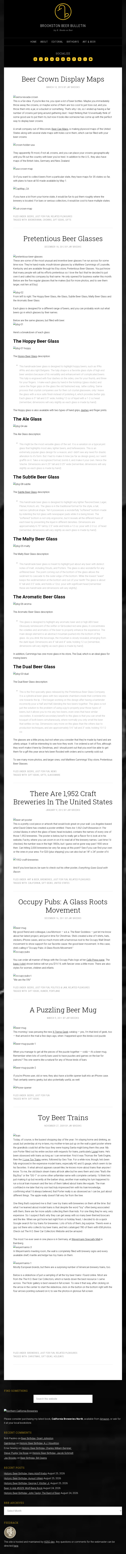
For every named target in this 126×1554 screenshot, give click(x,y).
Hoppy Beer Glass (27, 356)
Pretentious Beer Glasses (63, 238)
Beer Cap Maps (60, 129)
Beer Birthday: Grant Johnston (37, 1438)
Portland (54, 991)
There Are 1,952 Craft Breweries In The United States (63, 797)
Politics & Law (59, 987)
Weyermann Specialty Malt (86, 1239)
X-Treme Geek (60, 1031)
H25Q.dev (49, 1541)
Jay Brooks (10, 1458)
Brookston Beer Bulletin (63, 26)
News (54, 771)
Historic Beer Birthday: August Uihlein (23, 1478)
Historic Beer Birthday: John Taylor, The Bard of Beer (32, 1493)
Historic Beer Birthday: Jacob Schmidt (52, 1453)
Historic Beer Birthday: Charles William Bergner (47, 1448)
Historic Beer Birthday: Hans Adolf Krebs (25, 1473)
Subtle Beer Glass (27, 492)
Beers (30, 216)
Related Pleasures (61, 216)
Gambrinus (10, 1443)
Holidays (59, 1356)
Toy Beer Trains (63, 1117)
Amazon (104, 1418)
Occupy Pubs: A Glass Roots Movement (63, 905)
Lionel (95, 1151)
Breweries (46, 879)
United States (62, 883)
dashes (85, 410)
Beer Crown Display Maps (63, 78)
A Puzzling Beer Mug (63, 1009)
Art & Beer (33, 879)
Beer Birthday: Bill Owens (33, 1458)
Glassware (54, 775)
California (34, 883)
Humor (44, 991)
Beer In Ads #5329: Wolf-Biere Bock (23, 1488)
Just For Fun (42, 216)
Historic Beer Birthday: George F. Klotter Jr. (27, 1483)
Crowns (47, 220)
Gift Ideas (58, 220)
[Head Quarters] (10, 1537)
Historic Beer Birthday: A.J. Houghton (39, 1443)
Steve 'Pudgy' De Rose (16, 1453)
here (16, 1545)
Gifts (68, 220)
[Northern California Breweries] (21, 1410)
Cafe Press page (95, 959)
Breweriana (35, 220)
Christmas (34, 1356)
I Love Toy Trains (31, 1159)
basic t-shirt (19, 963)
